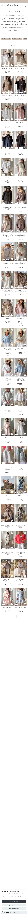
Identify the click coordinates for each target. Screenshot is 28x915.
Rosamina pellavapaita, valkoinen (7, 179)
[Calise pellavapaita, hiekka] (21, 58)
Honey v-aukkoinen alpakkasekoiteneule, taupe (20, 207)
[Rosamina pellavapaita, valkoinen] (7, 167)
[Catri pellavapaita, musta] (21, 140)
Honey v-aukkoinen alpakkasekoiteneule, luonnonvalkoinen (7, 292)
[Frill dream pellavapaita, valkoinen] (7, 367)
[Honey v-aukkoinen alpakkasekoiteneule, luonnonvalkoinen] (7, 280)
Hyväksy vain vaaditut (14, 905)
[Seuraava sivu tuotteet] (18, 616)
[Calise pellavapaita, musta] (21, 85)
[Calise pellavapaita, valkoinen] (7, 58)
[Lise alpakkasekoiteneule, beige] (7, 251)
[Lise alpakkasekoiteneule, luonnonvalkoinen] (21, 251)
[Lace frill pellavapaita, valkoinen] (21, 397)
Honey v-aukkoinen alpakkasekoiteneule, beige (7, 235)
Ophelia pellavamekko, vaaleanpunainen (7, 439)
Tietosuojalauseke (6, 912)
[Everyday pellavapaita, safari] (7, 308)
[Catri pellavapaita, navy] (7, 140)
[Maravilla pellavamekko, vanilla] (7, 513)
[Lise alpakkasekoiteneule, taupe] (21, 223)
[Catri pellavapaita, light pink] (21, 112)
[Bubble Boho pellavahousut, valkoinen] (7, 455)
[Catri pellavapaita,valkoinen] (7, 112)
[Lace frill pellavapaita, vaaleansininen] (21, 367)
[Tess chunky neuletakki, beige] (21, 568)
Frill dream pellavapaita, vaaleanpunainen (20, 320)
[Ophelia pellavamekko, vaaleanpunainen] (7, 427)
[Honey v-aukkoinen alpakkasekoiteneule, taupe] (21, 195)
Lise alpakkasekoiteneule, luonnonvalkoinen (20, 263)
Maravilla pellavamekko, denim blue (20, 497)
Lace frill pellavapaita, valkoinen (20, 409)
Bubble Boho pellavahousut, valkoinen (7, 467)
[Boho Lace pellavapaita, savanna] (7, 485)
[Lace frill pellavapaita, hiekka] (7, 397)
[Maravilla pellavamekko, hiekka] (7, 540)
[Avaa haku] (22, 5)
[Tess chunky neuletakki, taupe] (7, 568)
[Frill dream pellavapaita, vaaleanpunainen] (21, 308)
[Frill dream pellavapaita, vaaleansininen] (7, 337)
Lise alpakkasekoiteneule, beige (7, 263)
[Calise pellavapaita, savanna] (7, 85)
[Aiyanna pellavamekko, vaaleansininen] (21, 597)
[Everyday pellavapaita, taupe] (21, 280)
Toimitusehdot (15, 912)
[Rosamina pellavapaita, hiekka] (21, 167)
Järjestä (15, 45)
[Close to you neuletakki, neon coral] (21, 540)
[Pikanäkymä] (12, 65)
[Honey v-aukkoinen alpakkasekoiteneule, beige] (7, 223)
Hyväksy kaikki (14, 901)
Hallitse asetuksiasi (14, 908)
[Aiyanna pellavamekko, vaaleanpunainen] (7, 597)
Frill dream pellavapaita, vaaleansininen (7, 349)
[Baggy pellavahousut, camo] (21, 455)
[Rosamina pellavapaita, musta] (7, 195)
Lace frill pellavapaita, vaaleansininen (21, 379)
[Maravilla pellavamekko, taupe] (21, 513)
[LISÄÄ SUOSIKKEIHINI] (12, 50)
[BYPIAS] (13, 5)
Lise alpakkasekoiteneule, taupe (20, 235)
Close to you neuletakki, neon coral (20, 552)
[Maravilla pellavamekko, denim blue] (21, 485)
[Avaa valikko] (2, 5)
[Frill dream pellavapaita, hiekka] (21, 337)
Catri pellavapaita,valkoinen (7, 124)
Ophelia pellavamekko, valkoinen (21, 439)
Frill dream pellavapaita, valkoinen (7, 379)
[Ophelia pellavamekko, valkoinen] (21, 427)
